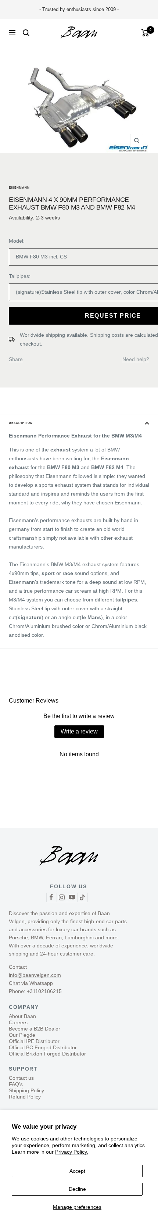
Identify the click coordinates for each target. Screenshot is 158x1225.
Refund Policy (25, 1097)
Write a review (79, 731)
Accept (77, 1171)
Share (16, 359)
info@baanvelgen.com (35, 975)
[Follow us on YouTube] (72, 897)
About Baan (22, 1016)
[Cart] (145, 32)
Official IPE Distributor (34, 1041)
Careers (18, 1022)
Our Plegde (22, 1035)
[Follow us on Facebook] (51, 897)
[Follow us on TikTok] (82, 897)
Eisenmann (19, 187)
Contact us (21, 1078)
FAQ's (16, 1084)
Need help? (135, 359)
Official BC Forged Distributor (43, 1047)
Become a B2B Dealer (34, 1029)
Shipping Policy (26, 1090)
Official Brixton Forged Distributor (47, 1054)
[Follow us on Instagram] (62, 897)
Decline (77, 1189)
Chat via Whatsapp (31, 983)
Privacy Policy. (71, 1152)
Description (21, 423)
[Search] (26, 32)
